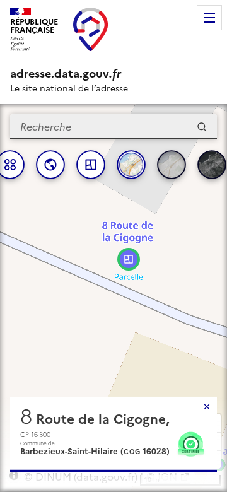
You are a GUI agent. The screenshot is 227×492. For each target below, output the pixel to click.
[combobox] (113, 126)
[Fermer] (207, 407)
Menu (209, 17)
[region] (113, 298)
